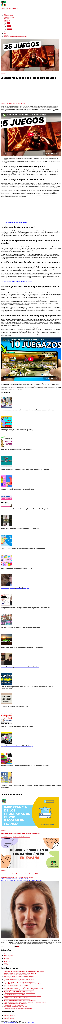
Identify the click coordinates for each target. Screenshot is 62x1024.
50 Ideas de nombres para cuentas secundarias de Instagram (20, 1000)
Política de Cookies (9, 1018)
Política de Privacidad (9, 1015)
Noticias (9, 26)
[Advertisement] (31, 92)
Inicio (5, 14)
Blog (5, 24)
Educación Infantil (8, 15)
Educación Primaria (9, 17)
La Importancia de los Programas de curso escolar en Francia (20, 833)
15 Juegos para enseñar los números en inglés (16, 981)
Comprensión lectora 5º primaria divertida (15, 994)
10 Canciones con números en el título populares (17, 987)
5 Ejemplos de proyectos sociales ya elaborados (16, 997)
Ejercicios (6, 18)
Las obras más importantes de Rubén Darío (15, 1006)
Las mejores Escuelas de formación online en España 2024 (19, 874)
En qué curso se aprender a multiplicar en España (17, 999)
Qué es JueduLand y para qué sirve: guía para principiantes (19, 993)
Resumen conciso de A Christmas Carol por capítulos (18, 1008)
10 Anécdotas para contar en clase (13, 1005)
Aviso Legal (7, 1017)
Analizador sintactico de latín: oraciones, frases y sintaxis (19, 979)
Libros (8, 23)
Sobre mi (6, 28)
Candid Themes (31, 1022)
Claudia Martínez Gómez (18, 103)
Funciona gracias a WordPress (9, 1022)
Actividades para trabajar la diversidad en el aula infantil (19, 990)
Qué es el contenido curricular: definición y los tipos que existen (20, 982)
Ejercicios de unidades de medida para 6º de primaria (18, 991)
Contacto (9, 29)
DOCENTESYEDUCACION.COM (9, 8)
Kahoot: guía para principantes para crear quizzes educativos (20, 977)
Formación (6, 21)
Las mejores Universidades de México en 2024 (16, 974)
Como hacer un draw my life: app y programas (16, 985)
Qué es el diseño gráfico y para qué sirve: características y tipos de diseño (23, 984)
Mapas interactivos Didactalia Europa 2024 (15, 1003)
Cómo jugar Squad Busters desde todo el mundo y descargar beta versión (23, 988)
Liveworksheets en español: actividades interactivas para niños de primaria (24, 971)
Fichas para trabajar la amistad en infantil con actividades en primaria (22, 996)
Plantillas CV (7, 20)
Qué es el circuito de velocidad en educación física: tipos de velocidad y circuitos (25, 1002)
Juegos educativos (8, 961)
